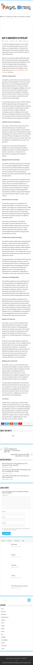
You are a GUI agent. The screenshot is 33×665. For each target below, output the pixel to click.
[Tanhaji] (5, 579)
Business (3, 611)
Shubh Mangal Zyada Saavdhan (19, 586)
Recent (3, 540)
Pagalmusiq (18, 662)
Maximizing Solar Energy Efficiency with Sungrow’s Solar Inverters (14, 464)
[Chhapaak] (5, 569)
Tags (23, 540)
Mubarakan (14, 544)
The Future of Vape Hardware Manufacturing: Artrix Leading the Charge (16, 470)
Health (2, 628)
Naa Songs (9, 658)
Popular (9, 540)
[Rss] (16, 660)
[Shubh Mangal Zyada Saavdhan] (5, 589)
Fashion (3, 620)
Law (2, 634)
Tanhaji (13, 575)
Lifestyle (3, 637)
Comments (17, 540)
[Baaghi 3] (5, 558)
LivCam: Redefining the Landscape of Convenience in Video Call (12, 450)
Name (4, 511)
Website (4, 523)
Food (2, 623)
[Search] (29, 600)
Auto (2, 608)
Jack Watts (5, 41)
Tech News (4, 645)
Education (3, 614)
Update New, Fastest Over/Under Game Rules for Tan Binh (20, 455)
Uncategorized (9, 16)
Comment (5, 495)
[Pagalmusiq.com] (16, 6)
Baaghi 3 (13, 554)
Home (3, 16)
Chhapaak (13, 565)
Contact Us (24, 658)
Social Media (4, 640)
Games (3, 625)
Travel (2, 648)
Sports (3, 643)
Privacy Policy (16, 658)
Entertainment (4, 617)
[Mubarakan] (5, 548)
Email (4, 517)
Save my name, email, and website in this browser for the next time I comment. (16, 529)
